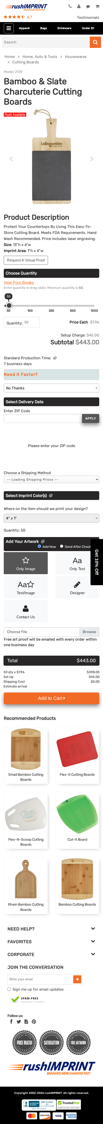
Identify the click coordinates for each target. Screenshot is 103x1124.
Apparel (24, 28)
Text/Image (26, 587)
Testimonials (88, 17)
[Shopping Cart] (97, 7)
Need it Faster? (21, 374)
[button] (96, 562)
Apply (90, 418)
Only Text (77, 563)
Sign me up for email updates (38, 989)
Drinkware (64, 28)
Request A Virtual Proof (26, 260)
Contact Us (25, 617)
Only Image (25, 569)
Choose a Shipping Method (27, 473)
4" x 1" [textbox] (11, 518)
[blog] (26, 1022)
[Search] (95, 42)
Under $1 (88, 28)
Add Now (49, 547)
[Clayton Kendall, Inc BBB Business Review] (39, 1109)
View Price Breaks (19, 282)
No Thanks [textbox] (15, 388)
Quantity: (14, 323)
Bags (43, 28)
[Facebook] (11, 1022)
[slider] (9, 305)
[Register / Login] (78, 7)
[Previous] (11, 159)
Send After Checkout (80, 547)
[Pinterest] (34, 1022)
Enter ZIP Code (17, 411)
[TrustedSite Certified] (28, 1000)
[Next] (92, 159)
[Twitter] (18, 1022)
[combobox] (51, 388)
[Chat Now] (88, 7)
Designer (77, 593)
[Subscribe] (77, 979)
